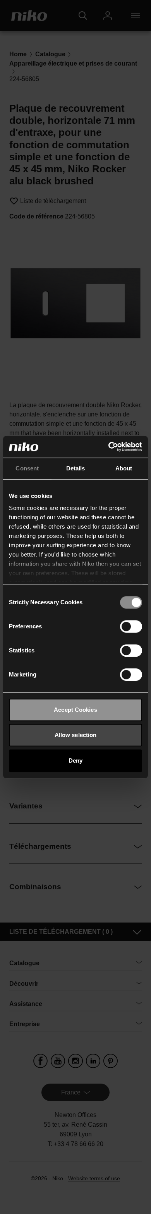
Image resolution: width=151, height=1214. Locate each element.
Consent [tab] (27, 468)
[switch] (131, 626)
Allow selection (76, 735)
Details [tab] (75, 468)
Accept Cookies (75, 709)
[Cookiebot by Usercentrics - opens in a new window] (108, 447)
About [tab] (123, 468)
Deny (75, 760)
